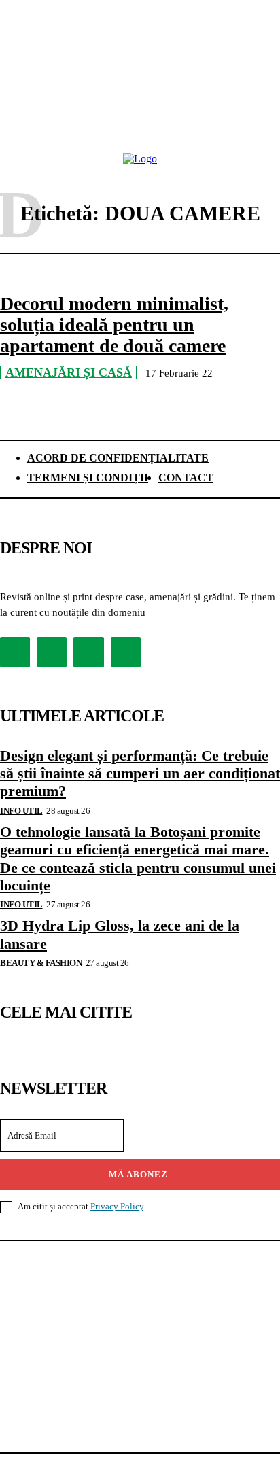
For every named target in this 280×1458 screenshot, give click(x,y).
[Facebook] (15, 652)
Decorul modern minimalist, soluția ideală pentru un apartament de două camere (114, 324)
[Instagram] (52, 652)
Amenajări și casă (68, 372)
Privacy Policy (116, 1206)
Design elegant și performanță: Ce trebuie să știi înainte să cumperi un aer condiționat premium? (140, 773)
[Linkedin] (88, 652)
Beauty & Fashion (41, 963)
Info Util (21, 810)
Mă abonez (138, 1174)
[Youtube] (126, 652)
